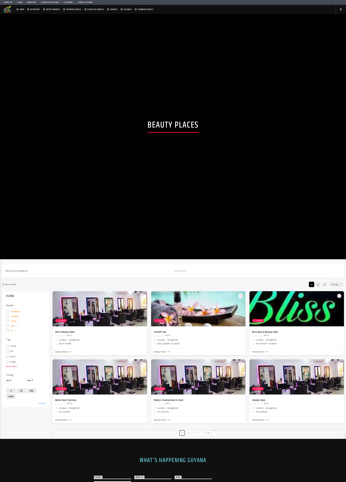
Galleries (128, 9)
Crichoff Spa (160, 348)
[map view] (324, 300)
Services (113, 9)
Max (29, 395)
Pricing (9, 390)
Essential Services (95, 9)
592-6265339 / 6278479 (266, 359)
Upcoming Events (73, 9)
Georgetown (74, 355)
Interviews (35, 9)
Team (20, 2)
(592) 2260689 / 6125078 (168, 359)
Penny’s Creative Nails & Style (168, 416)
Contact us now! (86, 2)
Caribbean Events (145, 9)
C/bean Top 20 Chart (50, 2)
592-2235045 (64, 427)
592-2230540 (261, 427)
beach (13, 372)
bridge (13, 377)
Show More (11, 382)
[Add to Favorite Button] (142, 312)
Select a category (182, 286)
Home (21, 9)
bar (11, 367)
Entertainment (53, 9)
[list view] (318, 300)
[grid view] (311, 300)
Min (7, 395)
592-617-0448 (65, 359)
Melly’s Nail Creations (66, 416)
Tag (8, 355)
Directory (32, 2)
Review (9, 321)
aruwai (13, 361)
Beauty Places (61, 367)
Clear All (41, 419)
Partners (69, 2)
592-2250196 (163, 427)
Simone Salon (258, 416)
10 (208, 448)
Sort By (335, 300)
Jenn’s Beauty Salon (65, 348)
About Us (8, 2)
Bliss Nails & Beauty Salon (265, 348)
